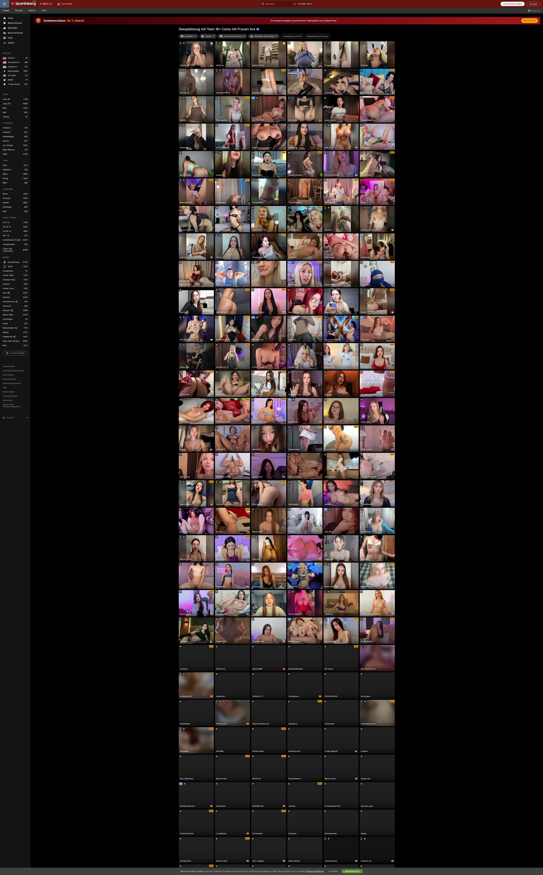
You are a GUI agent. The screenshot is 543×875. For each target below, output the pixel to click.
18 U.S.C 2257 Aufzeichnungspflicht (11, 406)
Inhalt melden (8, 375)
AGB (4, 388)
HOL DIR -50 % (529, 21)
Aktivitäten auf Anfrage (264, 36)
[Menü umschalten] (4, 4)
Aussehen (189, 36)
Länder (208, 36)
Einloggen (533, 4)
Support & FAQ (9, 366)
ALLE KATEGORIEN (16, 353)
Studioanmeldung (10, 396)
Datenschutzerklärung (12, 383)
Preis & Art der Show (233, 36)
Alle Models (7, 400)
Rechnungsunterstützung (13, 371)
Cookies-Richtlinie (315, 871)
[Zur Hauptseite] (23, 4)
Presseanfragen (9, 379)
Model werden (9, 392)
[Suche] (295, 4)
